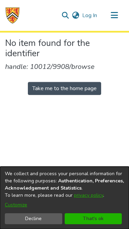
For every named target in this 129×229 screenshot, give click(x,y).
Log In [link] (90, 15)
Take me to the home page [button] (64, 88)
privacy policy (88, 195)
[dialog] (64, 198)
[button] (12, 15)
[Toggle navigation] (114, 15)
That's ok (93, 218)
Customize (16, 205)
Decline (33, 218)
